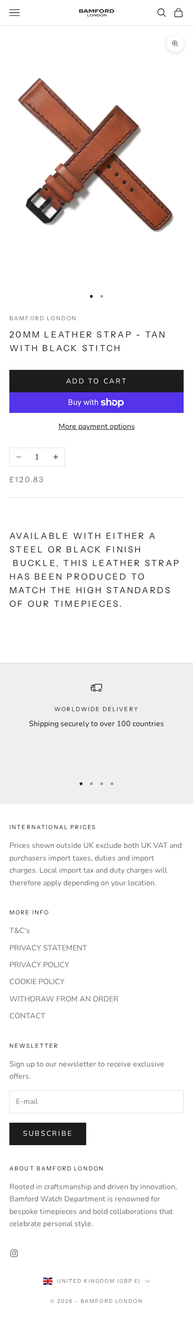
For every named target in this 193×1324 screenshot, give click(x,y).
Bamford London (43, 318)
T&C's (19, 931)
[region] (96, 724)
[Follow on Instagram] (14, 1253)
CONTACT (27, 1016)
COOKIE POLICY (37, 982)
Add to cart (96, 381)
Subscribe (48, 1133)
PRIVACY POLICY (39, 965)
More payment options (97, 426)
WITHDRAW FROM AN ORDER (64, 999)
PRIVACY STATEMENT (48, 948)
